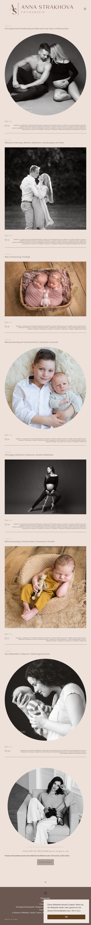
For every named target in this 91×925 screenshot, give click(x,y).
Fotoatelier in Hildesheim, (58, 129)
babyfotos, (16, 125)
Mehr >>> (8, 121)
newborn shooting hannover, (59, 126)
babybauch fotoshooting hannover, (53, 125)
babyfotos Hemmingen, (44, 126)
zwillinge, (71, 329)
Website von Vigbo (11, 919)
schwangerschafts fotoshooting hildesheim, (73, 128)
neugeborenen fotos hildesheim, (77, 126)
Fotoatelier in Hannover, (44, 129)
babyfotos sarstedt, (68, 125)
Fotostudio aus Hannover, (29, 129)
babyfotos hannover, (80, 125)
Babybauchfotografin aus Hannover (76, 129)
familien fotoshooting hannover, (28, 126)
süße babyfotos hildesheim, (67, 753)
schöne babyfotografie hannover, (40, 128)
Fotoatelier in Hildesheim (79, 441)
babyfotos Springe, (55, 128)
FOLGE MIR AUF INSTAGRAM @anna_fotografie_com (46, 851)
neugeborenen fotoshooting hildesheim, (31, 125)
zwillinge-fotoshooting (80, 329)
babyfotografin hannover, (60, 752)
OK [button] (66, 917)
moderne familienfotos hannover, (21, 128)
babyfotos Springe (80, 753)
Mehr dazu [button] (76, 911)
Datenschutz (45, 898)
